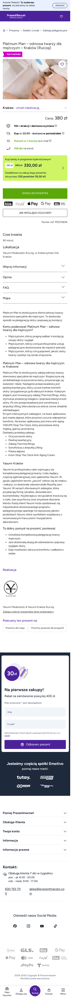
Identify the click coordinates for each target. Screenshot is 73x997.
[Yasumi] (35, 79)
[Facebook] (15, 926)
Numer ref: (48, 222)
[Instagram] (28, 926)
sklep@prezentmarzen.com (46, 891)
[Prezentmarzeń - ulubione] (61, 16)
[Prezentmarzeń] (16, 16)
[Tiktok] (55, 926)
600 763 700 (13, 891)
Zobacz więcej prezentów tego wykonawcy (28, 611)
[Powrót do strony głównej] (4, 30)
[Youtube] (42, 926)
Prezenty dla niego (15, 628)
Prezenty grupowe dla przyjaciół (47, 628)
